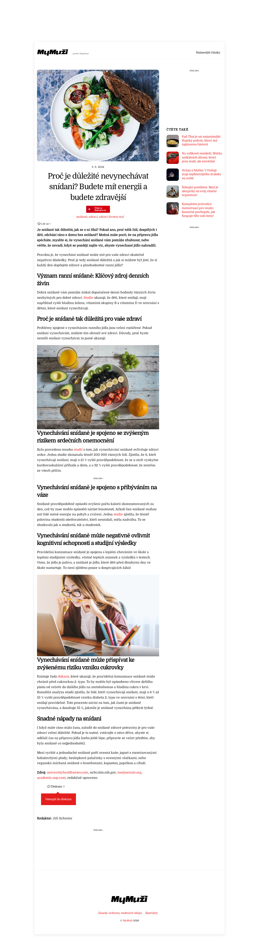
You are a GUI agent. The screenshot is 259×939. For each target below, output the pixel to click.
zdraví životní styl (111, 216)
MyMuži (127, 920)
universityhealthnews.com (67, 772)
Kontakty (151, 913)
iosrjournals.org (128, 772)
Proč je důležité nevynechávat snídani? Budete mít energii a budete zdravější (98, 187)
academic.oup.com (51, 778)
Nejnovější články (208, 52)
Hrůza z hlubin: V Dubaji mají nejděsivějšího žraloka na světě (201, 174)
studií (78, 449)
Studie (88, 297)
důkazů (63, 676)
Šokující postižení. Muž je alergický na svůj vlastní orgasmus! (200, 191)
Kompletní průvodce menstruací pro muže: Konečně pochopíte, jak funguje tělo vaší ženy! (198, 210)
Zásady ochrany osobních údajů (120, 913)
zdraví (93, 216)
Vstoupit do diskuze (58, 799)
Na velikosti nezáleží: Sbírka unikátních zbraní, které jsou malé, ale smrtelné (202, 157)
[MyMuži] (53, 53)
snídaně (81, 216)
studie (118, 514)
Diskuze (57, 786)
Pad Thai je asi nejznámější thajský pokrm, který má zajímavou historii (201, 140)
